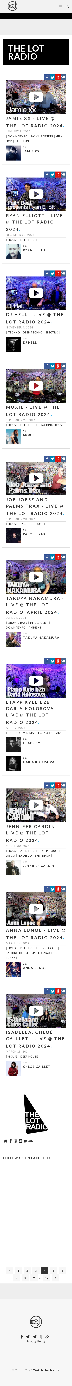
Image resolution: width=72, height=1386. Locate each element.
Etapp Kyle (34, 743)
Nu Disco (25, 855)
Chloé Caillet (37, 1066)
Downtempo (18, 136)
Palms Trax (34, 534)
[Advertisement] (36, 1215)
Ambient (35, 627)
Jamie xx (31, 151)
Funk (27, 141)
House (13, 239)
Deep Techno (33, 332)
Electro (52, 332)
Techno (14, 332)
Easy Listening (42, 136)
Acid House (29, 850)
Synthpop (42, 855)
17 (47, 1277)
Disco (10, 855)
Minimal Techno (35, 732)
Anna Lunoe (35, 968)
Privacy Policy (36, 1341)
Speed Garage (42, 953)
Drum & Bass (17, 622)
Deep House (29, 239)
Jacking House (52, 425)
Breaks (56, 732)
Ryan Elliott (36, 250)
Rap (18, 141)
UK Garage (49, 948)
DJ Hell (30, 342)
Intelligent (39, 622)
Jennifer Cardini (39, 865)
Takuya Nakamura (41, 637)
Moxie (29, 435)
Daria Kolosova (39, 762)
